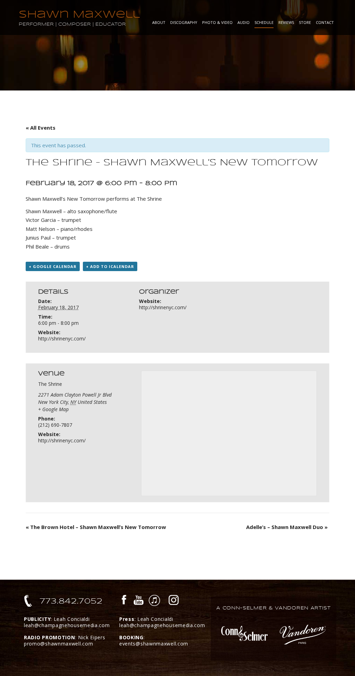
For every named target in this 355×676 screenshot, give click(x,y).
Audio (243, 22)
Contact (325, 22)
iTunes (154, 601)
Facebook (124, 601)
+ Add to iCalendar (110, 266)
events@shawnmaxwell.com (153, 643)
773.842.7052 (71, 601)
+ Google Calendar (53, 266)
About (158, 22)
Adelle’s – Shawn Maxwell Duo (287, 526)
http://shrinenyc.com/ (62, 338)
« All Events (40, 127)
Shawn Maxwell (79, 14)
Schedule (264, 22)
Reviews (286, 22)
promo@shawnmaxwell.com (58, 643)
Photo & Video (217, 22)
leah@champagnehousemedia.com (67, 625)
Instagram (174, 601)
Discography (183, 22)
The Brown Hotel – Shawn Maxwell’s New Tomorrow (96, 526)
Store (305, 22)
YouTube (139, 601)
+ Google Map (53, 409)
